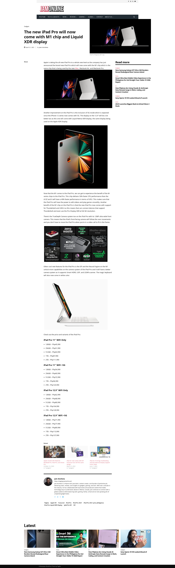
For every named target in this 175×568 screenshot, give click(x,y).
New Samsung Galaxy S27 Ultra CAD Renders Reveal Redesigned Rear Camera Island (131, 71)
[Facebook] (128, 1)
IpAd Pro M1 (68, 505)
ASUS (116, 102)
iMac (77, 68)
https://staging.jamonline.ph (63, 481)
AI (115, 86)
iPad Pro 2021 (77, 503)
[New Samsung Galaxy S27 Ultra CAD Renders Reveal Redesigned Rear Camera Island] (39, 539)
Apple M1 (53, 503)
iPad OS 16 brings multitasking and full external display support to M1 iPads (100, 462)
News (116, 76)
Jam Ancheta (43, 47)
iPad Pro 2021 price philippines (94, 503)
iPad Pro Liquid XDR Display (53, 505)
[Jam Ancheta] (48, 487)
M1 (75, 505)
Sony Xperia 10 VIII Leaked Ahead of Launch (131, 98)
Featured (61, 503)
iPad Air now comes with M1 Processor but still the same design (75, 462)
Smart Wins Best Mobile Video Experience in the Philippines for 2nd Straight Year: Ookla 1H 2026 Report (133, 80)
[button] (134, 17)
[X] (133, 1)
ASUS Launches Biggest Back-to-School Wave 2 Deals (132, 105)
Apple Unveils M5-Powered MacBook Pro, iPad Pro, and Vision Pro (54, 462)
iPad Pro (68, 503)
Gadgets (26, 26)
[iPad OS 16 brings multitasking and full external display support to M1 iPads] (100, 452)
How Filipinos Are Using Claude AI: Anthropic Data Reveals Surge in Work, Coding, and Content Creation (131, 90)
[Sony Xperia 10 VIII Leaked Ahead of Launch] (136, 539)
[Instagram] (131, 1)
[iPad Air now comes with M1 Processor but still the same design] (77, 452)
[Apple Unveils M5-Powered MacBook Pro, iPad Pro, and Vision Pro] (54, 452)
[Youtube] (135, 1)
